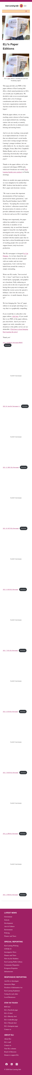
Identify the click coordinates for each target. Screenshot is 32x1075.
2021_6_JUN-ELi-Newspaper (10, 711)
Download (7, 345)
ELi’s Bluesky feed (10, 1016)
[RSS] (11, 1064)
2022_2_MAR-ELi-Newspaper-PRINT (13, 342)
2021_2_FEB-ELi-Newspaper (10, 894)
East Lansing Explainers (12, 991)
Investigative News (10, 952)
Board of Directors (10, 1052)
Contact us (7, 1029)
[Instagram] (17, 1064)
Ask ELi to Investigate (11, 981)
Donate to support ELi (11, 1055)
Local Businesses (9, 997)
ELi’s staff (7, 1042)
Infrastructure (8, 971)
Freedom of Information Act (13, 987)
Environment (8, 929)
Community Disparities (11, 965)
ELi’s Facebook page (11, 1010)
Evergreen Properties (11, 968)
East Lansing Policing (11, 945)
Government (8, 917)
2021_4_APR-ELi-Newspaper (10, 833)
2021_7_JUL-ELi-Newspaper (10, 650)
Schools (6, 920)
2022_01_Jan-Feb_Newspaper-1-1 (11, 406)
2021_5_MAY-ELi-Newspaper (10, 772)
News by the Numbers (11, 958)
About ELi (7, 1039)
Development (8, 923)
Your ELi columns (10, 1048)
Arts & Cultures (9, 926)
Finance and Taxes (10, 936)
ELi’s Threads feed (10, 1023)
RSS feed (7, 1007)
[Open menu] (26, 11)
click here (15, 316)
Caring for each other (11, 994)
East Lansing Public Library (13, 962)
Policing (7, 933)
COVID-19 (7, 949)
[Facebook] (6, 1064)
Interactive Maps (9, 984)
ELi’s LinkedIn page (11, 1019)
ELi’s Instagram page (11, 1026)
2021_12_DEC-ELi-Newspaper (11, 467)
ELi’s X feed (8, 1013)
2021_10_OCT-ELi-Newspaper (11, 528)
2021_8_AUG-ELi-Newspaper (10, 589)
